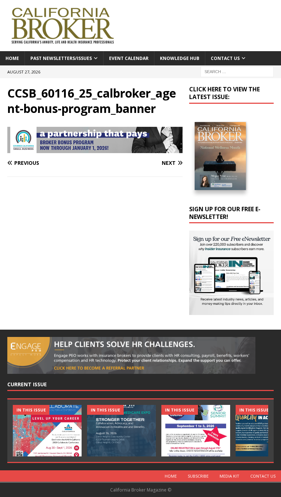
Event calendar (129, 58)
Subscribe (198, 476)
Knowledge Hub (179, 58)
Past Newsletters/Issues (61, 58)
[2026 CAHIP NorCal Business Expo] (121, 430)
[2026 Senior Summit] (195, 430)
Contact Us (225, 58)
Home (12, 58)
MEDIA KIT (229, 476)
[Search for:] (237, 71)
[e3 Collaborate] (47, 430)
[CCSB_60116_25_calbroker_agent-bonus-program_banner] (95, 148)
